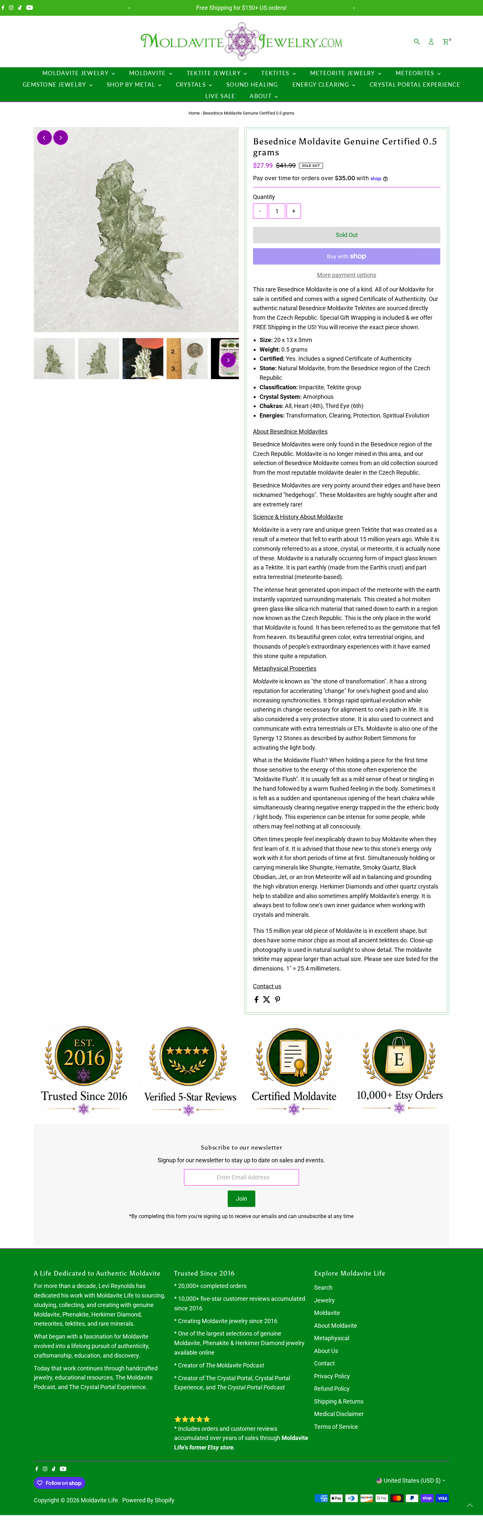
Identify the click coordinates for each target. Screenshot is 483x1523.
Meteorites (416, 73)
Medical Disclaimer (339, 1413)
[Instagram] (11, 8)
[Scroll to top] (469, 1505)
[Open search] (417, 42)
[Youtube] (29, 8)
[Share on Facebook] (257, 1000)
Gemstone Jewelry (55, 84)
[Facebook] (3, 8)
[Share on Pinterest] (277, 1000)
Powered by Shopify (148, 1500)
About (261, 96)
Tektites (276, 73)
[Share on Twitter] (267, 1000)
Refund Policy (332, 1388)
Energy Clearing (321, 84)
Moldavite (148, 73)
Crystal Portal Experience (415, 84)
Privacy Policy (332, 1376)
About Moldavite (335, 1325)
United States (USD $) (412, 1480)
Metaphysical (331, 1338)
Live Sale (220, 96)
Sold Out (347, 234)
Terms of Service (336, 1426)
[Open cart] (445, 42)
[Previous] (129, 8)
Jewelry (324, 1300)
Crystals (191, 84)
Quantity (264, 196)
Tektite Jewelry (214, 73)
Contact (324, 1363)
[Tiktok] (19, 8)
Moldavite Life (99, 1500)
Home (194, 113)
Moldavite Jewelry (76, 73)
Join (241, 1198)
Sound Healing (252, 84)
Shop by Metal (132, 84)
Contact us (267, 986)
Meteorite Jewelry (343, 73)
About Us (326, 1350)
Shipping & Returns (338, 1401)
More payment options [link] (346, 274)
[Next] (353, 8)
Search (323, 1287)
